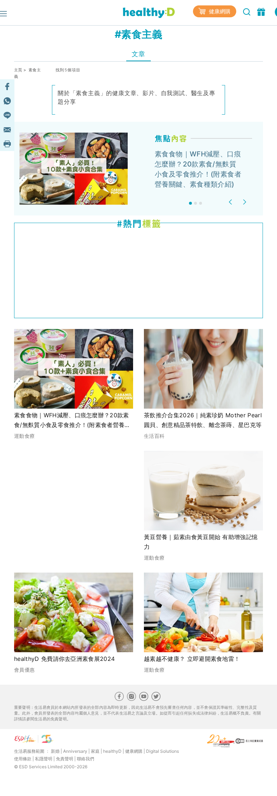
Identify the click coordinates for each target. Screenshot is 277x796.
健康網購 (218, 11)
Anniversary (75, 751)
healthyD (112, 751)
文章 (138, 54)
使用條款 (22, 758)
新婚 (55, 751)
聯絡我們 (85, 758)
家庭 (95, 751)
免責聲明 (64, 758)
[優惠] (262, 11)
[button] (231, 202)
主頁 (18, 69)
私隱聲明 (43, 758)
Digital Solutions (162, 751)
